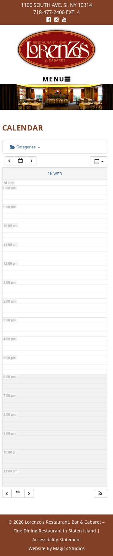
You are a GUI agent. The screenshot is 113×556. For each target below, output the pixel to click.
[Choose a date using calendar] (20, 160)
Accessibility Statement (56, 539)
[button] (100, 493)
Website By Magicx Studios (57, 548)
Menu (53, 79)
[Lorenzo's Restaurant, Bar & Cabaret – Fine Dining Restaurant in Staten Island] (56, 49)
